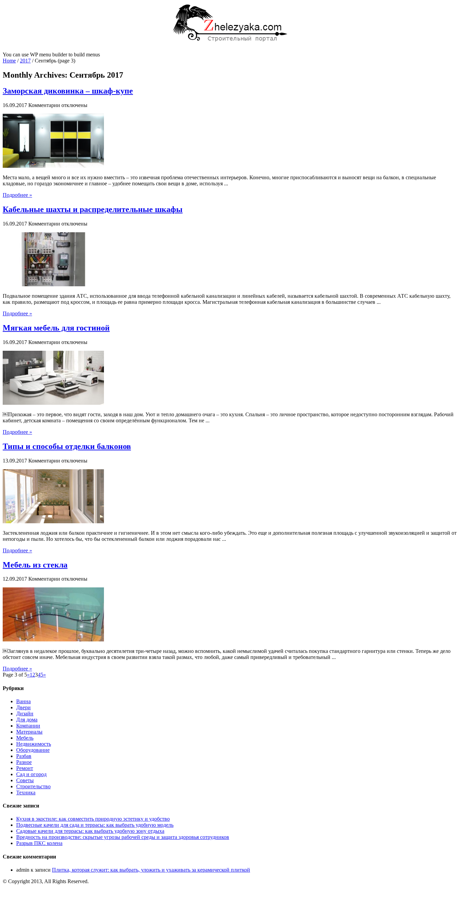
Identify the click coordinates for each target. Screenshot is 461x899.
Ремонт (24, 768)
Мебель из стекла (35, 564)
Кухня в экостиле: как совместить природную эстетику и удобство (93, 819)
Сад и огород (31, 774)
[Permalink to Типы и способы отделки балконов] (53, 521)
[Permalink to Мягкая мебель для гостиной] (53, 403)
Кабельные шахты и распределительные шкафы (93, 209)
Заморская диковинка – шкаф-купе (68, 90)
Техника (25, 792)
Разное (24, 762)
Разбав (23, 756)
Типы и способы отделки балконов (67, 446)
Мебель (24, 738)
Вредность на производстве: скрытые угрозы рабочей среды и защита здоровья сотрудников (122, 837)
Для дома (26, 719)
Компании (28, 726)
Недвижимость (33, 744)
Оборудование (33, 750)
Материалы (29, 732)
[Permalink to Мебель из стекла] (53, 639)
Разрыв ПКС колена (39, 843)
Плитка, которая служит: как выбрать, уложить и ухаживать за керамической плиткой (151, 870)
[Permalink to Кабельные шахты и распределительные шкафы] (53, 284)
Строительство (33, 786)
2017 (25, 60)
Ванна (23, 701)
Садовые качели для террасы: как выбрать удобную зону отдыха (90, 831)
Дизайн (24, 713)
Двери (23, 707)
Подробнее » (17, 195)
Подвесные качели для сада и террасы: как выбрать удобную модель (94, 825)
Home (9, 60)
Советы (25, 780)
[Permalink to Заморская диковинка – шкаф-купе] (53, 166)
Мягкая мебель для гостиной (56, 327)
